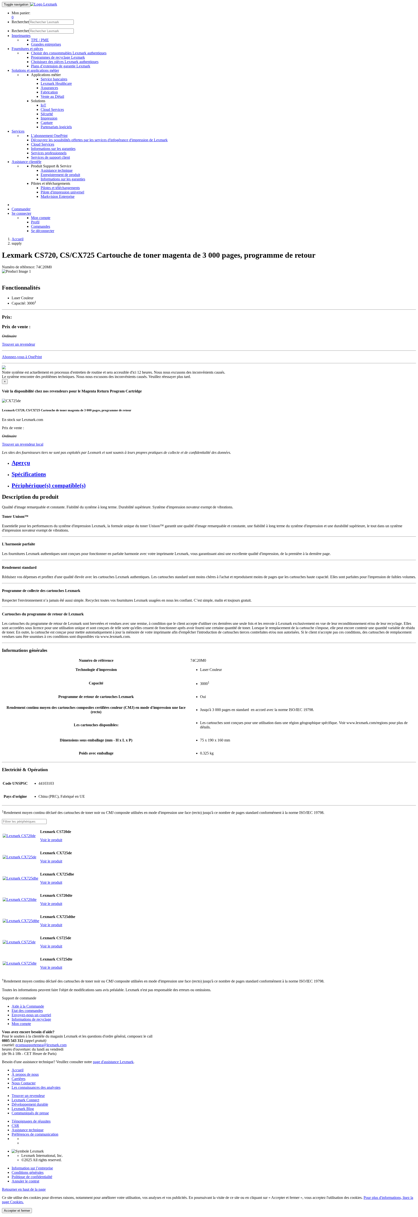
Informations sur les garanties (53, 149)
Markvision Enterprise (58, 196)
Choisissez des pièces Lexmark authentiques (64, 62)
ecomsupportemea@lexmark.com (41, 1045)
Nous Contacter (24, 1083)
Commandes (40, 226)
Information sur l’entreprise (32, 1168)
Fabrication (49, 92)
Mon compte (40, 218)
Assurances (49, 88)
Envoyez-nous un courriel (31, 1015)
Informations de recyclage (31, 1019)
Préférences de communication (35, 1134)
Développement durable (30, 1104)
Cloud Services (52, 109)
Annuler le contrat (25, 1181)
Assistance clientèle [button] (26, 162)
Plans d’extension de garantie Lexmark (60, 66)
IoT (43, 105)
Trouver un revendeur (28, 1096)
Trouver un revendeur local (22, 444)
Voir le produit (51, 840)
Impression (49, 118)
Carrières (18, 1079)
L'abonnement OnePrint (49, 136)
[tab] (214, 463)
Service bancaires (54, 79)
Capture (47, 123)
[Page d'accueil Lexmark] (43, 4)
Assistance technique (57, 170)
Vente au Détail (52, 96)
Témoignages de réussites (31, 1121)
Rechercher (20, 22)
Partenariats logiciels (56, 127)
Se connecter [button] (21, 213)
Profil (35, 222)
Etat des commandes (27, 1011)
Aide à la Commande (28, 1006)
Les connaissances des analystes (36, 1087)
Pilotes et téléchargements (60, 188)
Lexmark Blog (23, 1109)
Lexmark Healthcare (56, 83)
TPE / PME (40, 40)
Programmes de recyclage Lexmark (58, 57)
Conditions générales (28, 1172)
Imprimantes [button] (21, 36)
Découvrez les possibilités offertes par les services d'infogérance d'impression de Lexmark (99, 140)
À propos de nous (25, 1074)
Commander (21, 209)
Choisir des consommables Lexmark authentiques (68, 53)
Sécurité (47, 114)
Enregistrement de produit (60, 175)
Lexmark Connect (25, 1100)
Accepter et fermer (17, 1210)
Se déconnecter (42, 231)
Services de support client (50, 157)
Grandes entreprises (46, 44)
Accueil (17, 239)
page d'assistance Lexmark (113, 1062)
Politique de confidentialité (32, 1177)
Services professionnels (49, 153)
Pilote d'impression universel (62, 192)
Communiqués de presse (30, 1113)
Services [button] (18, 131)
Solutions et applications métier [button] (35, 70)
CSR (15, 1126)
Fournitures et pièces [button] (27, 49)
